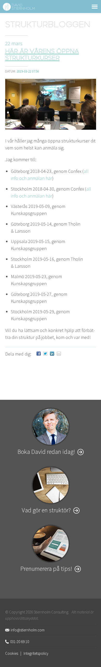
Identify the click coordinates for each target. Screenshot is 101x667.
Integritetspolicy (36, 653)
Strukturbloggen (47, 25)
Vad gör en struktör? (46, 510)
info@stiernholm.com (28, 629)
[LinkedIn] (52, 354)
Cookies (11, 653)
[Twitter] (45, 354)
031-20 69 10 (19, 641)
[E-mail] (59, 354)
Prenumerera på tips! (46, 569)
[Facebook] (39, 354)
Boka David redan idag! (46, 452)
